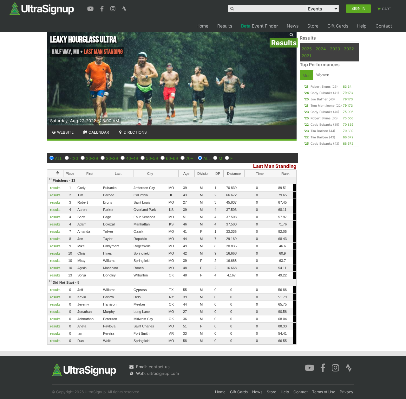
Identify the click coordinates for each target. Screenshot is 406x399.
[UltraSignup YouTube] (91, 8)
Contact (384, 25)
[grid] (171, 261)
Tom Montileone (323, 105)
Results (224, 25)
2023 (335, 48)
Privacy (346, 392)
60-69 (172, 158)
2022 (349, 48)
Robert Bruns (321, 86)
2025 (307, 48)
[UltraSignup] (42, 8)
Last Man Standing (275, 166)
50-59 (152, 158)
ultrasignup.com (163, 373)
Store (312, 25)
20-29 (92, 158)
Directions (135, 132)
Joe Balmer (319, 99)
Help (362, 25)
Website (65, 132)
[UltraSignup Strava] (124, 8)
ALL (58, 158)
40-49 (132, 158)
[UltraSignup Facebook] (103, 8)
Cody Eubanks (321, 93)
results (55, 188)
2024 (321, 48)
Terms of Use (323, 392)
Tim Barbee (319, 131)
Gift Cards (337, 25)
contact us (159, 366)
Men (307, 75)
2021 (306, 55)
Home (202, 25)
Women (322, 75)
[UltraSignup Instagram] (114, 8)
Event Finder (259, 25)
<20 (74, 158)
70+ (189, 158)
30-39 (112, 158)
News (292, 25)
